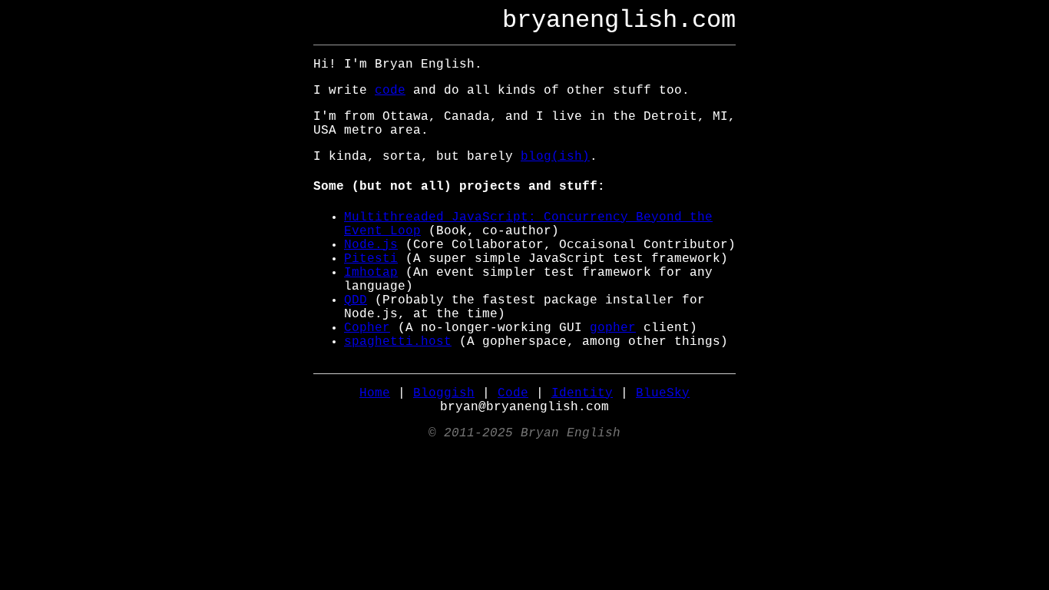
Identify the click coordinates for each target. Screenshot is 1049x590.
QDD (355, 300)
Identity (582, 393)
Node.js (371, 245)
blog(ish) (555, 157)
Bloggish (444, 393)
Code (513, 393)
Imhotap (371, 273)
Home (374, 393)
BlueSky (663, 393)
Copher (367, 328)
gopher (613, 328)
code (390, 91)
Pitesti (371, 259)
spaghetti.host (398, 342)
